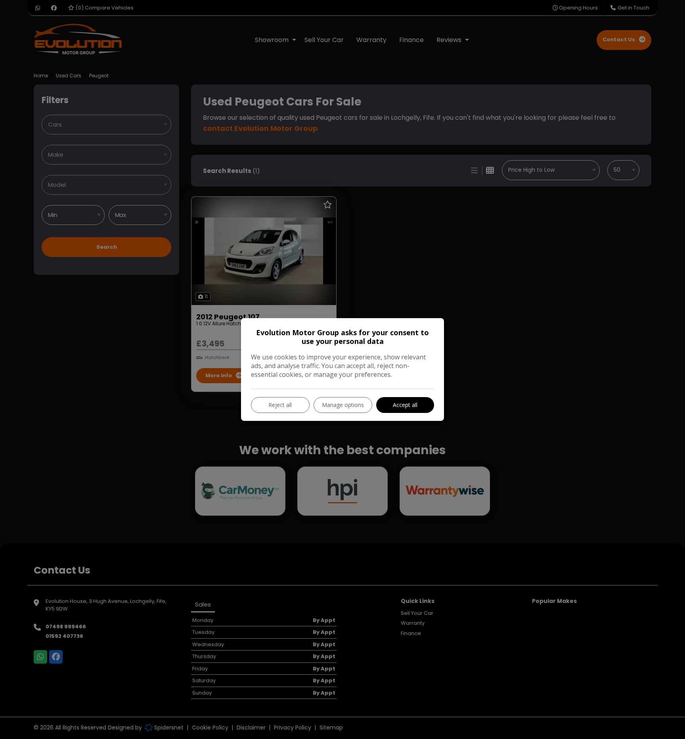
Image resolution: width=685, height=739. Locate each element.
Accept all (405, 405)
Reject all (280, 405)
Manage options (343, 405)
